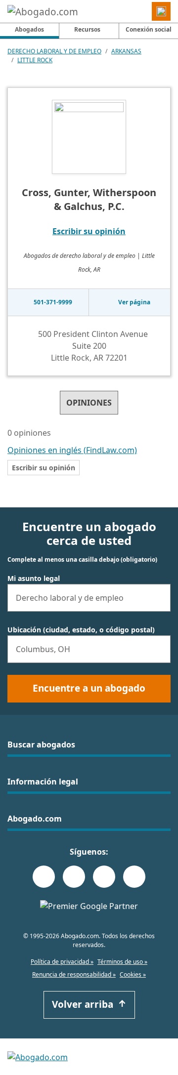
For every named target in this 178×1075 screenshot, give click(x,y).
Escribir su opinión (89, 231)
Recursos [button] (87, 29)
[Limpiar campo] (159, 598)
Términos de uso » (122, 961)
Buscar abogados (41, 744)
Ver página (134, 302)
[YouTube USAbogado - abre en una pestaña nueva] (134, 877)
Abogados (37, 29)
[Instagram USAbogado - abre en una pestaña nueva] (74, 877)
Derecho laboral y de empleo (54, 51)
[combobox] (89, 598)
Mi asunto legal (33, 578)
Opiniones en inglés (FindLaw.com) (72, 450)
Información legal (42, 781)
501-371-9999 (53, 302)
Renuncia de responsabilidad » (74, 974)
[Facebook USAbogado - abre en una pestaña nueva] (44, 877)
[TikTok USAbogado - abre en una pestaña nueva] (104, 877)
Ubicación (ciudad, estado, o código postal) (81, 629)
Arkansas (126, 51)
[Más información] (57, 433)
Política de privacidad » (62, 961)
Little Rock (34, 60)
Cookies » (133, 974)
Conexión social (149, 29)
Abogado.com (34, 818)
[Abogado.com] (42, 11)
